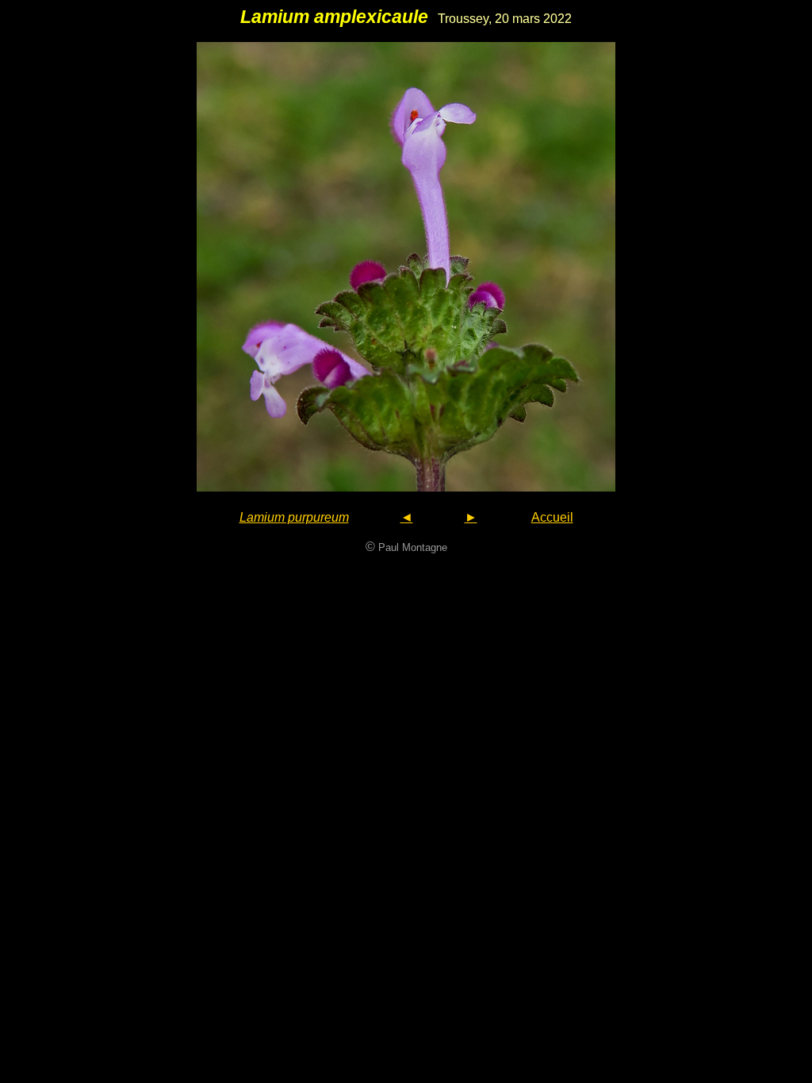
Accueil (552, 517)
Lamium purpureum (294, 517)
